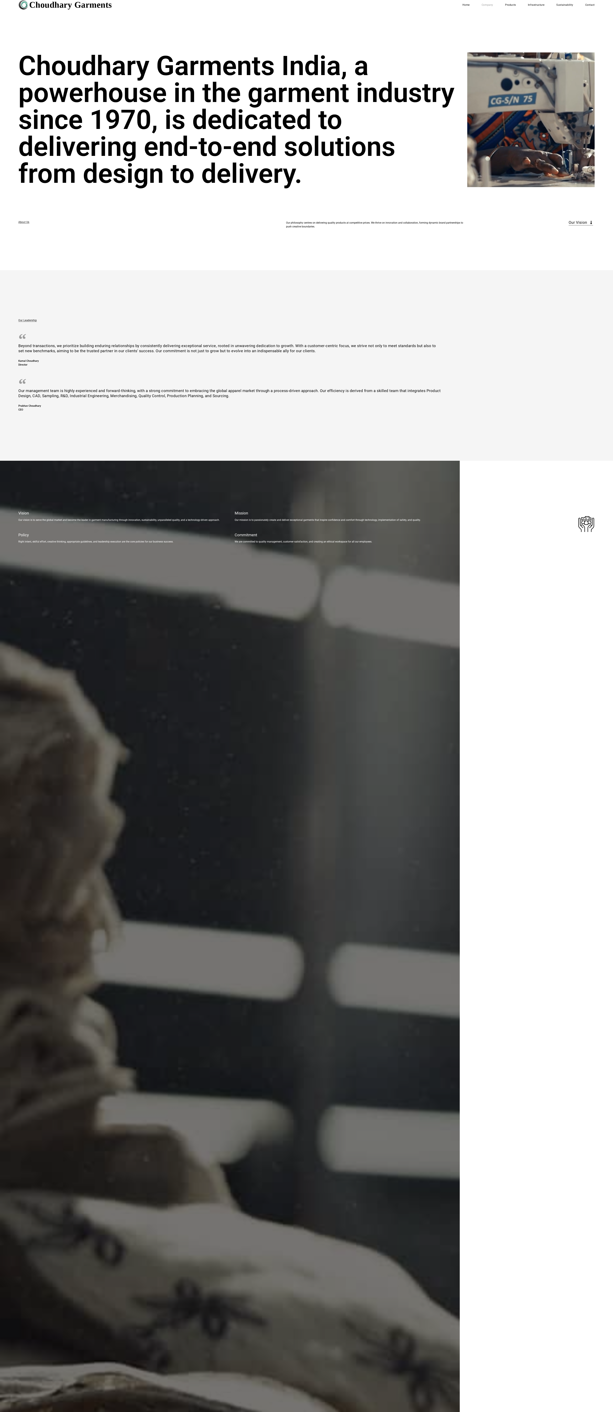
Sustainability (564, 4)
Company (487, 4)
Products (510, 4)
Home (465, 4)
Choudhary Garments (70, 5)
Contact (590, 4)
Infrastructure (536, 4)
